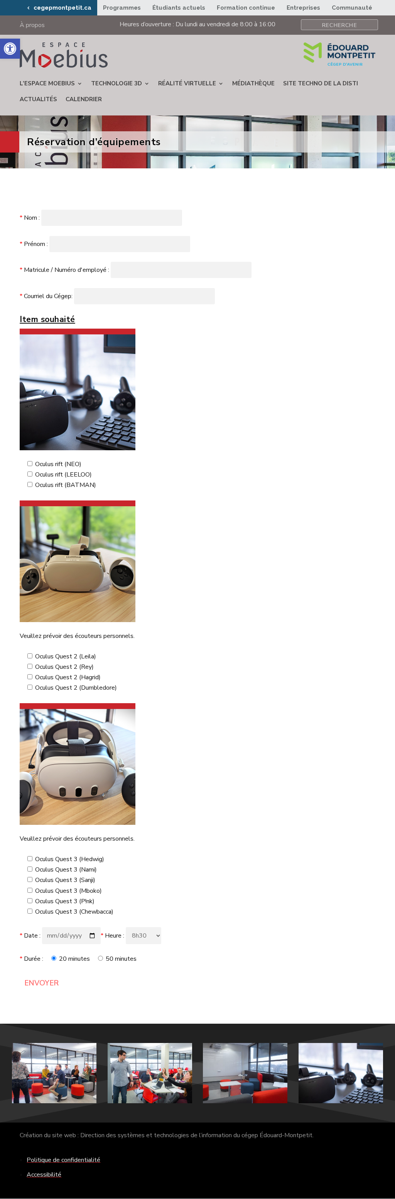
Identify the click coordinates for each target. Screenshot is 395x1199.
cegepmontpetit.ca (62, 7)
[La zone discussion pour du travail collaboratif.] (245, 1101)
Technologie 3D (116, 83)
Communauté (352, 7)
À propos (32, 25)
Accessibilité (44, 1174)
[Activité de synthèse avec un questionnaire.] (54, 1101)
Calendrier (84, 99)
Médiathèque (253, 83)
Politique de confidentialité (63, 1160)
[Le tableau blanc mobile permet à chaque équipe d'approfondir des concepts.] (150, 1101)
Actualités (38, 99)
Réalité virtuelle (187, 83)
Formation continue (246, 7)
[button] (10, 49)
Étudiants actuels (178, 7)
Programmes (122, 7)
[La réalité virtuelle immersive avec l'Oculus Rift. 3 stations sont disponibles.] (341, 1101)
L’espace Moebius (47, 83)
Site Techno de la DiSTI (320, 83)
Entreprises (303, 7)
